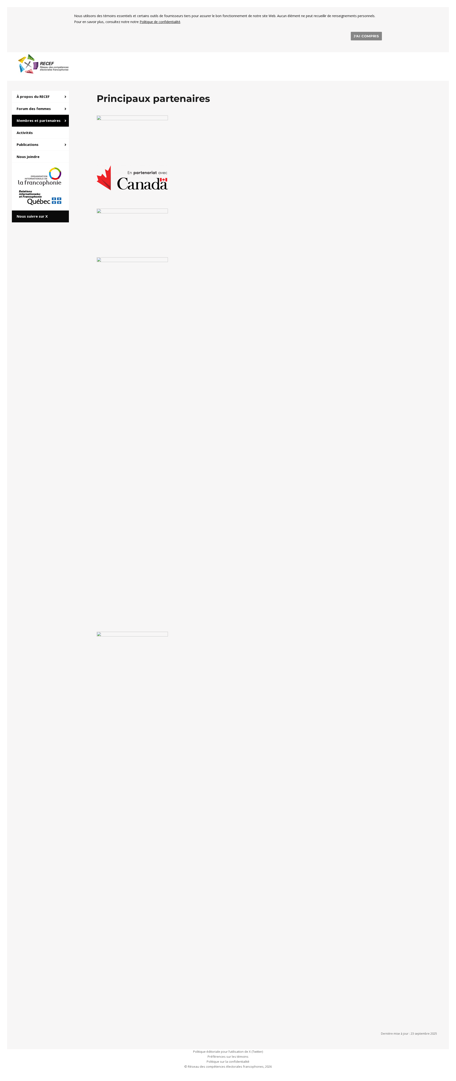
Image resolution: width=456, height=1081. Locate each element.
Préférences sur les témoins (228, 1056)
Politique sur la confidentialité (228, 1061)
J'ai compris (366, 36)
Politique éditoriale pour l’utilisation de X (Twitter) (228, 1051)
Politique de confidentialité (160, 21)
